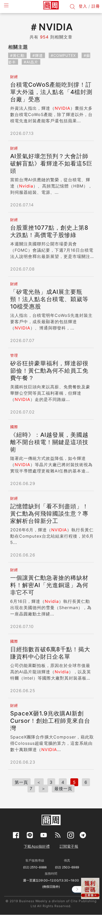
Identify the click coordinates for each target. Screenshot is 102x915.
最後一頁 (63, 788)
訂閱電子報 (69, 846)
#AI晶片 (31, 62)
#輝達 (37, 55)
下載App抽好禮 (37, 846)
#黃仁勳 (17, 55)
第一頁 (21, 782)
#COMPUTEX (63, 55)
